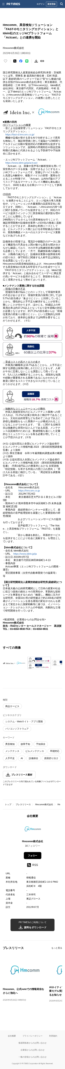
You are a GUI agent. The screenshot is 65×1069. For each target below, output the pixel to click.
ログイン (41, 4)
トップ (8, 804)
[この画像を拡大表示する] (14, 663)
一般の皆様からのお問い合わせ (32, 1056)
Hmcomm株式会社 (44, 804)
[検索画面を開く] (62, 4)
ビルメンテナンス (34, 751)
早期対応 (54, 751)
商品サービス (12, 706)
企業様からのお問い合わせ (32, 1049)
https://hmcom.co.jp (29, 490)
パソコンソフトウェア (17, 728)
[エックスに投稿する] (15, 61)
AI (22, 758)
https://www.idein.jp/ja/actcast (21, 162)
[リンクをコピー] (42, 61)
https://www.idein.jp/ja (25, 553)
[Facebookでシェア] (21, 61)
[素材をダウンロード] (36, 61)
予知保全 (40, 744)
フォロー (32, 855)
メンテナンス (12, 751)
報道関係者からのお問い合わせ (32, 1042)
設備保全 (33, 758)
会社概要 (12, 1035)
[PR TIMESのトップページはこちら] (13, 4)
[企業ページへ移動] (32, 830)
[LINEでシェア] (27, 61)
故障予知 (25, 744)
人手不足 (10, 758)
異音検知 (10, 744)
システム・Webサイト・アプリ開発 (24, 721)
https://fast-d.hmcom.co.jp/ (19, 134)
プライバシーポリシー (32, 1035)
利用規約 (53, 1035)
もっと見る (56, 948)
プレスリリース (23, 804)
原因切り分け (51, 758)
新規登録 (52, 4)
